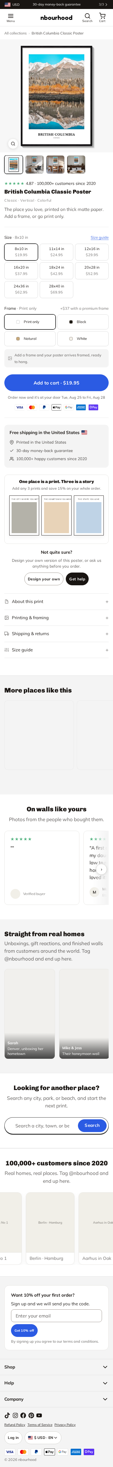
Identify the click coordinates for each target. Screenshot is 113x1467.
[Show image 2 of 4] (34, 164)
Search (92, 1125)
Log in (13, 1437)
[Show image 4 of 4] (76, 164)
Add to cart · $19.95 (57, 383)
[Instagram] (15, 1415)
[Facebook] (23, 1415)
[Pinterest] (31, 1415)
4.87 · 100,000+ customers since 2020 (50, 183)
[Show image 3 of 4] (55, 164)
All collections (15, 33)
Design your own (44, 579)
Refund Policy (14, 1425)
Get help (77, 579)
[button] (56, 95)
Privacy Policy (65, 1425)
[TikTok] (7, 1415)
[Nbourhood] (56, 17)
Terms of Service (40, 1425)
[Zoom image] (13, 144)
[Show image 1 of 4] (13, 164)
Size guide (100, 237)
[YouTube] (39, 1415)
